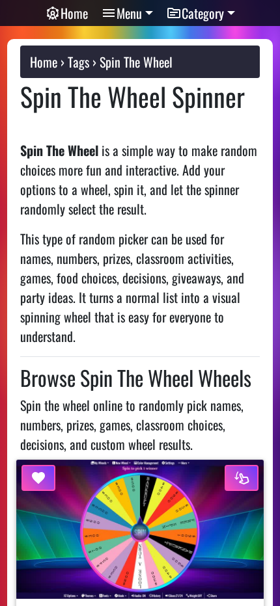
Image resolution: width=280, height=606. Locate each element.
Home (74, 13)
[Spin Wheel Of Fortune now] (242, 478)
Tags (78, 62)
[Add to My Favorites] (38, 478)
